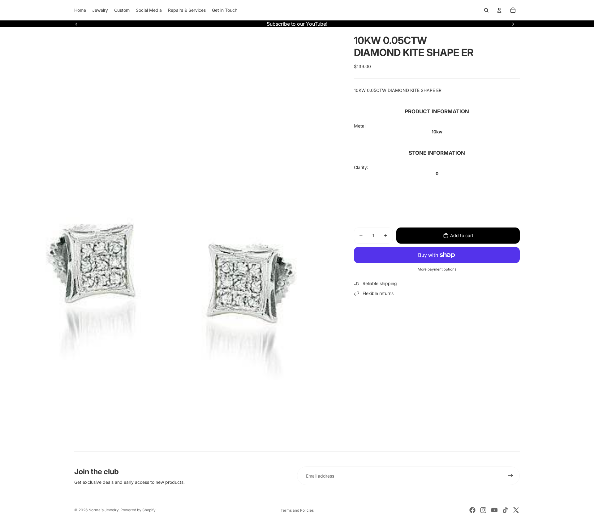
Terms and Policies (297, 510)
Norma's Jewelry (103, 510)
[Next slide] (513, 24)
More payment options (437, 269)
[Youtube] (494, 510)
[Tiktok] (505, 510)
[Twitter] (516, 510)
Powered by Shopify (138, 510)
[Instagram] (483, 510)
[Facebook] (472, 510)
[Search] (486, 10)
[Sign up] (510, 475)
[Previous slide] (76, 24)
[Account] (499, 10)
